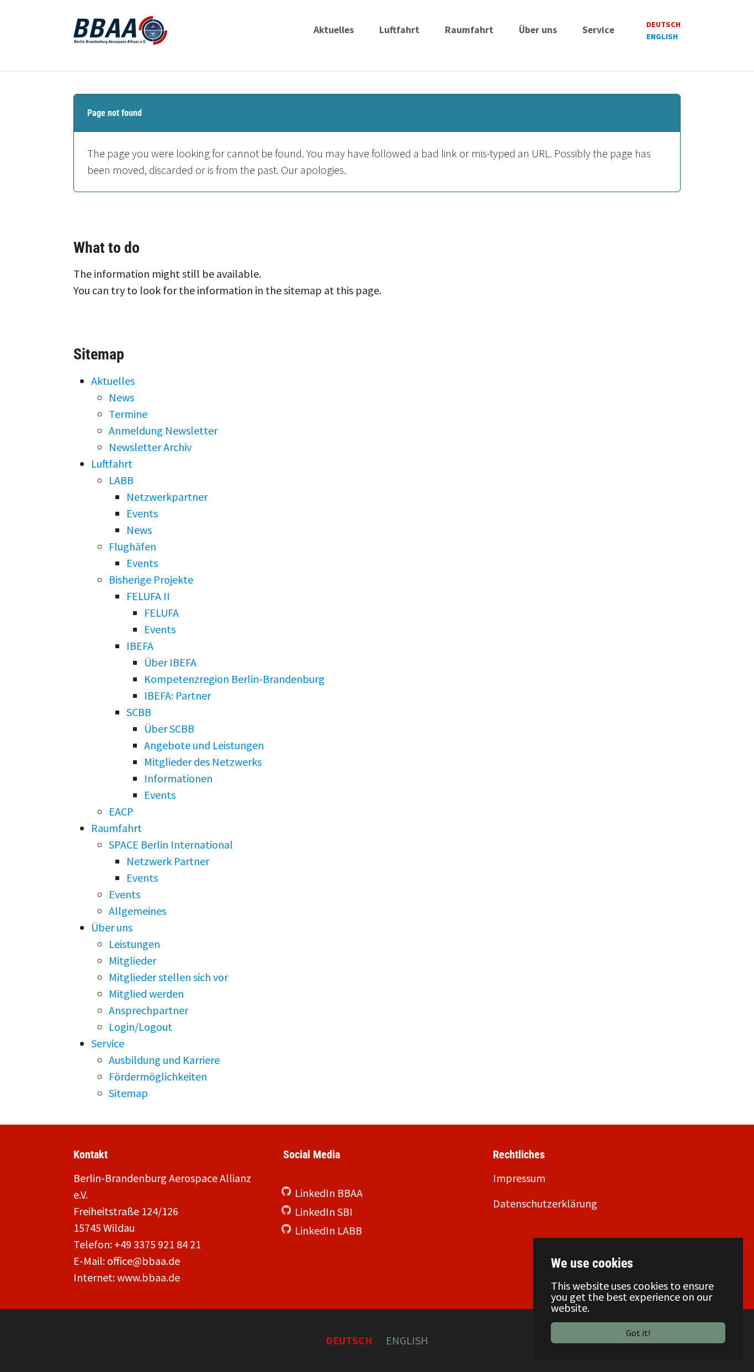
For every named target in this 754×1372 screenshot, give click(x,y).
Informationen (178, 778)
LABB (121, 480)
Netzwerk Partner (167, 861)
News (121, 397)
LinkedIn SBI (324, 1212)
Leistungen (134, 944)
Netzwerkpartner (167, 497)
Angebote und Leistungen (204, 745)
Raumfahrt (116, 828)
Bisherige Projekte (151, 579)
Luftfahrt (111, 463)
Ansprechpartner (148, 1010)
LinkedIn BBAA (329, 1193)
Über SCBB (169, 728)
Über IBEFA (170, 662)
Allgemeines (137, 911)
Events (142, 513)
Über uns (111, 927)
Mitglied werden (146, 993)
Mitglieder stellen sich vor (168, 977)
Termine (128, 414)
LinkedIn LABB (328, 1230)
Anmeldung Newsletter (163, 430)
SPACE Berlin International (171, 844)
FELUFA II (148, 596)
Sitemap (128, 1093)
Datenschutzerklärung (545, 1203)
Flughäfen (132, 546)
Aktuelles (113, 381)
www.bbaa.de (148, 1277)
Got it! (638, 1332)
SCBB (138, 712)
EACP (121, 811)
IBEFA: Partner (177, 695)
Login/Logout (140, 1027)
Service (107, 1043)
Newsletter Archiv (150, 447)
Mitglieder (132, 960)
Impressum (519, 1178)
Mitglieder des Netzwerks (203, 762)
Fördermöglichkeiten (158, 1076)
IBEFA (139, 646)
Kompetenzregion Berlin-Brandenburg (234, 679)
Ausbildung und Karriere (164, 1060)
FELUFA (161, 612)
